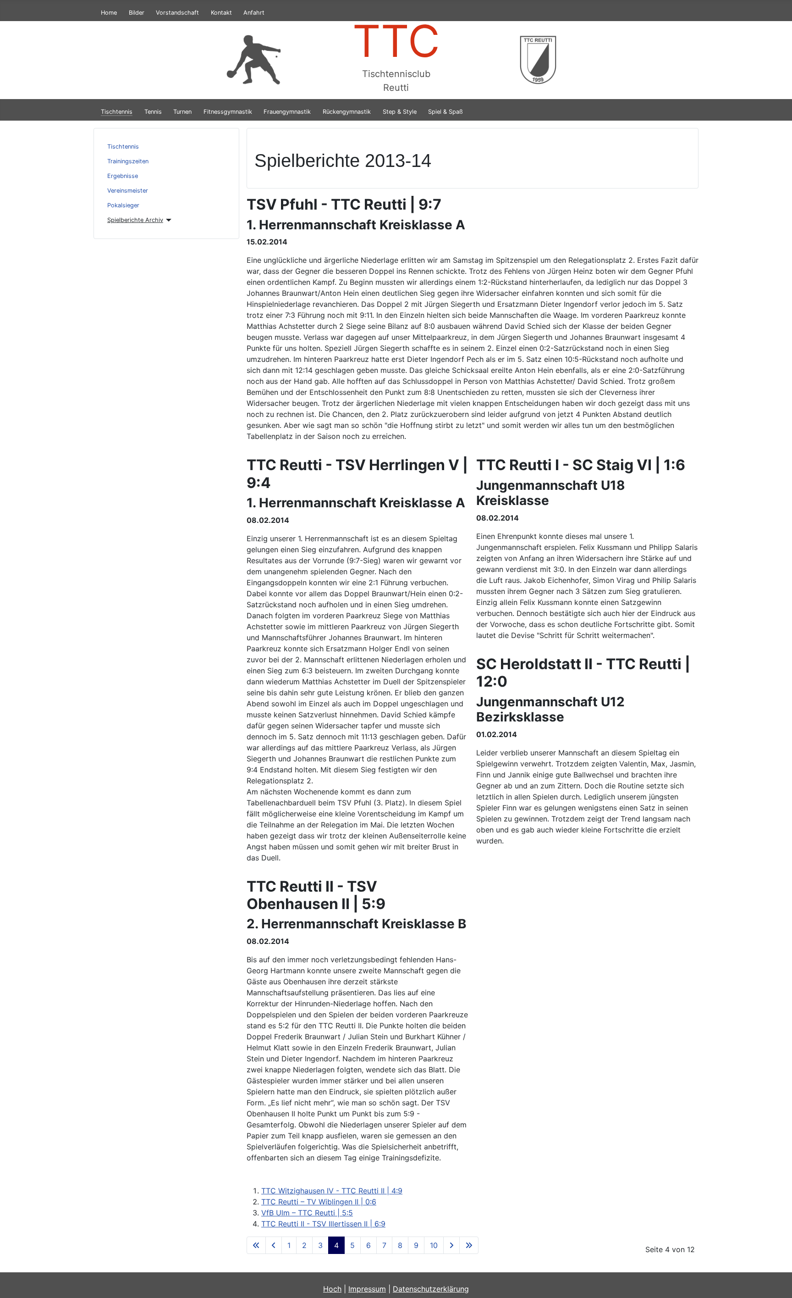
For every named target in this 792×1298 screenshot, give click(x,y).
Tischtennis (116, 111)
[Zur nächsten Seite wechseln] (451, 1245)
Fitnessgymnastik (228, 111)
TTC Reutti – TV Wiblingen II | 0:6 (318, 1201)
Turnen (182, 111)
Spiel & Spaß (445, 111)
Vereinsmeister (127, 190)
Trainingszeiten (127, 161)
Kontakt (221, 12)
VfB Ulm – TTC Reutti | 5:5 (307, 1212)
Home (109, 12)
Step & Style (400, 111)
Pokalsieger (123, 205)
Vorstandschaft (177, 12)
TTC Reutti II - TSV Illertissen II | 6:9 (323, 1223)
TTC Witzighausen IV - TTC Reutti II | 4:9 (331, 1190)
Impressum (367, 1288)
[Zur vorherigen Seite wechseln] (273, 1245)
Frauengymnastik (287, 111)
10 (434, 1245)
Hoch (332, 1288)
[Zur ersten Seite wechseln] (256, 1245)
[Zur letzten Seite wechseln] (468, 1245)
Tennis (153, 111)
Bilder (136, 12)
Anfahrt (253, 12)
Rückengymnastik (347, 111)
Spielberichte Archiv (135, 219)
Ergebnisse (122, 175)
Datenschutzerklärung (431, 1288)
